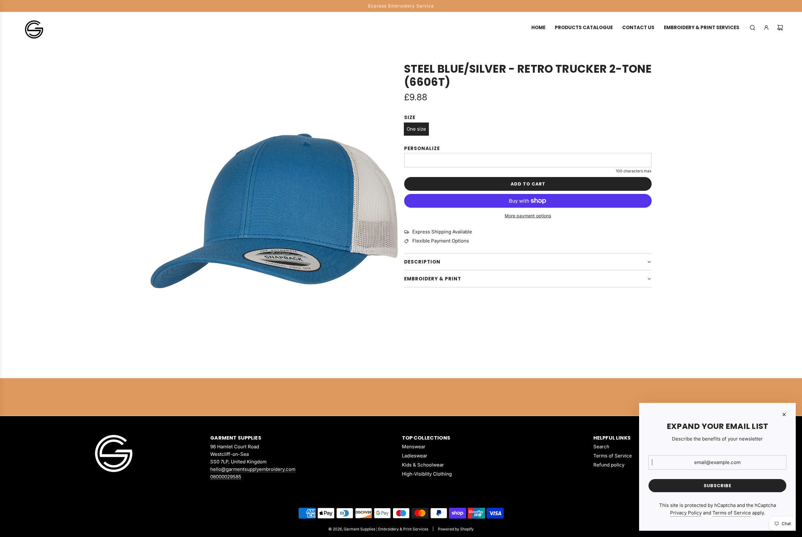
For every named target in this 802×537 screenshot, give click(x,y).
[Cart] (780, 27)
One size (416, 129)
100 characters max (634, 171)
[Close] (784, 414)
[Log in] (766, 27)
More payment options (528, 215)
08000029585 (225, 477)
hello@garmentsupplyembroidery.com (252, 469)
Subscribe (718, 485)
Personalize (422, 148)
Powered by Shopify (456, 529)
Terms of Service (731, 513)
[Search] (752, 27)
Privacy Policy (686, 513)
